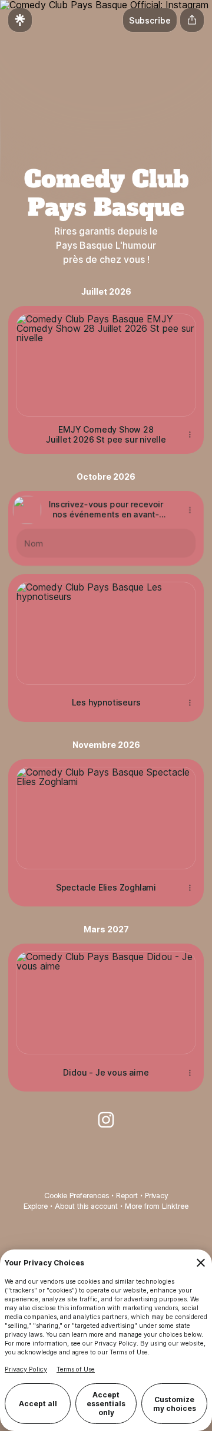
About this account (86, 1206)
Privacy (156, 1196)
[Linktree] (20, 20)
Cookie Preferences (76, 1196)
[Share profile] (192, 20)
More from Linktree (156, 1206)
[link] (106, 1120)
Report (127, 1196)
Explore (36, 1206)
